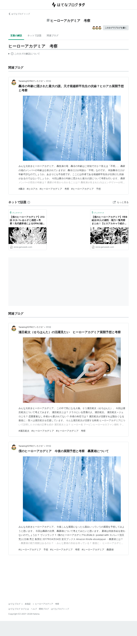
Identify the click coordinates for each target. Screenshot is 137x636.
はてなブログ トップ (20, 14)
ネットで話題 (34, 35)
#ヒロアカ (32, 188)
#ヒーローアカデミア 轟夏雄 (98, 549)
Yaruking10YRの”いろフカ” (31, 81)
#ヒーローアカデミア (42, 430)
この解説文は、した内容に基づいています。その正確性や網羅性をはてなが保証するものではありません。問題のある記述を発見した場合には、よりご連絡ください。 (24, 54)
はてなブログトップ (60, 609)
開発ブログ (44, 609)
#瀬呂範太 (24, 430)
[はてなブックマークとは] (28, 202)
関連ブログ (52, 35)
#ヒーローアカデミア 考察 (54, 188)
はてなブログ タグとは (18, 609)
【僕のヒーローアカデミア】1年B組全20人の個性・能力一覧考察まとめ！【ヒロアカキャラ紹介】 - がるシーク (109, 220)
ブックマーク (16, 212)
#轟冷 (22, 188)
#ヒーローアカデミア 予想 (86, 188)
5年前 (48, 81)
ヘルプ (34, 609)
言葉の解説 (16, 35)
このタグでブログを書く (116, 27)
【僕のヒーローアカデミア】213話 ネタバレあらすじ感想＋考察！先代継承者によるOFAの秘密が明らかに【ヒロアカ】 (27, 220)
